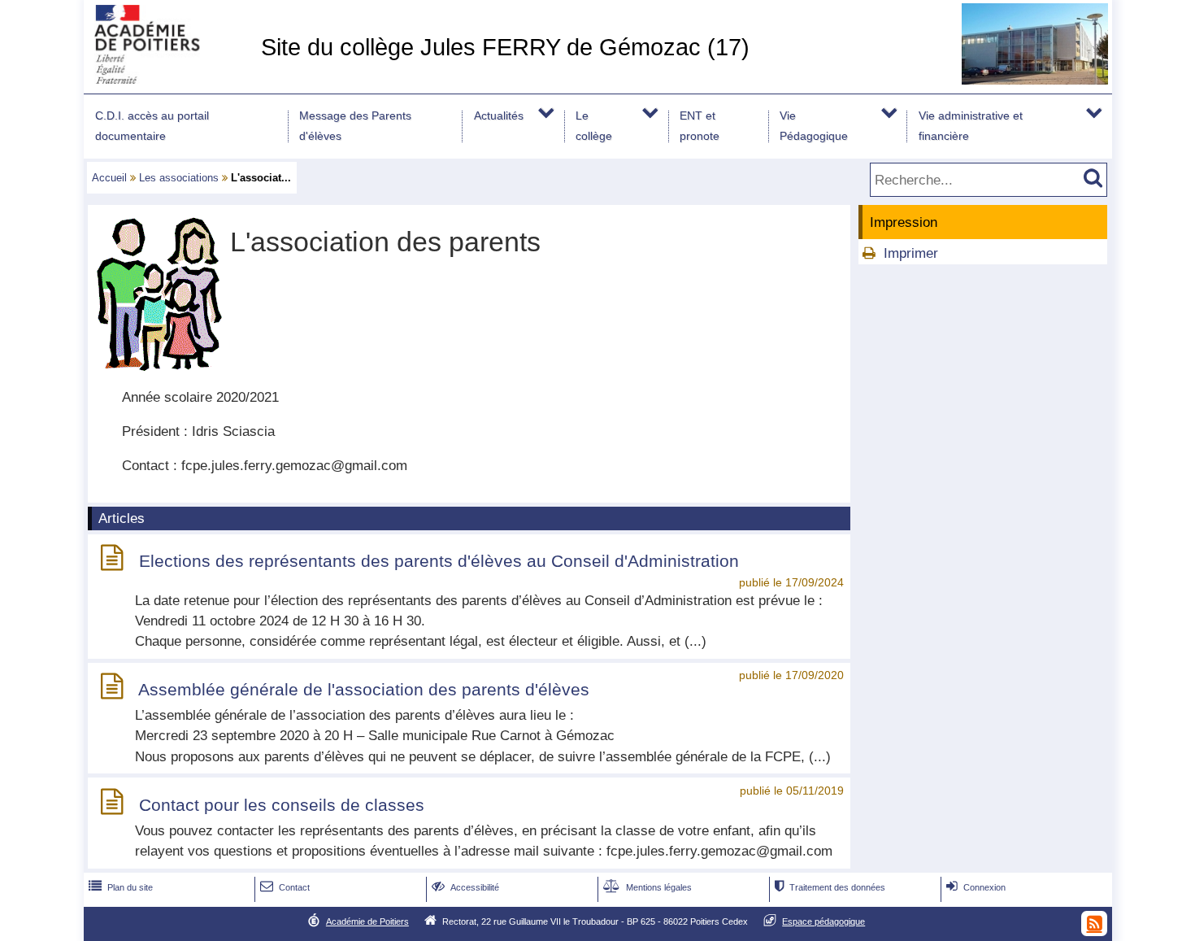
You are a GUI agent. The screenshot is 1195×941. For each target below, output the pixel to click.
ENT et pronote (699, 125)
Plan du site (121, 887)
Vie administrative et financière (971, 125)
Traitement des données (830, 887)
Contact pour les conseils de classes (281, 804)
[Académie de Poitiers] (169, 79)
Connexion (976, 887)
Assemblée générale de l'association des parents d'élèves (363, 689)
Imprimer (911, 253)
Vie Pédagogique (814, 125)
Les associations (179, 178)
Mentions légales (647, 887)
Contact (285, 887)
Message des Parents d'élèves (355, 125)
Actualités (499, 115)
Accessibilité (465, 887)
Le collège (594, 125)
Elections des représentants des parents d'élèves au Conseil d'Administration (439, 560)
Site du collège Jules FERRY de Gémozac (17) (505, 47)
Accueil (109, 178)
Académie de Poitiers (367, 921)
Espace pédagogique (823, 921)
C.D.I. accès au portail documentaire (152, 125)
